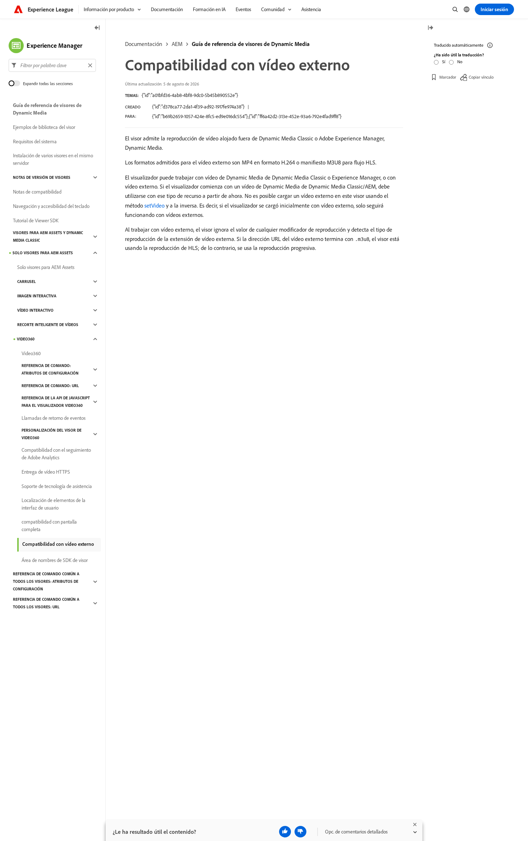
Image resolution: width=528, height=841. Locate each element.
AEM (177, 43)
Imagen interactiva (36, 295)
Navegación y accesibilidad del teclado (51, 206)
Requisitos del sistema (35, 141)
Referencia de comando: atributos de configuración (50, 369)
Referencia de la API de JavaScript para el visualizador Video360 (56, 401)
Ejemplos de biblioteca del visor (44, 127)
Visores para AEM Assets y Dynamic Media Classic (48, 236)
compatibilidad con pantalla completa (49, 526)
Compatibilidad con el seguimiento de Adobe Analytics (56, 454)
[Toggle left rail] (97, 28)
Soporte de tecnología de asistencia (57, 486)
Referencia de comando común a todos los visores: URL (46, 603)
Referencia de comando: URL (50, 385)
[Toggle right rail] (430, 28)
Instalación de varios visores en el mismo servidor (53, 159)
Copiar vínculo (481, 77)
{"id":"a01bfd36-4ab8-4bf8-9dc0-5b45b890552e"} (190, 95)
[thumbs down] (300, 831)
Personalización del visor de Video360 (52, 434)
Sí (443, 61)
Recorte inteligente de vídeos (47, 324)
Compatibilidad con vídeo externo (58, 544)
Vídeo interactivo (35, 310)
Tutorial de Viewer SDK (36, 220)
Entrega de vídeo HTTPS (46, 472)
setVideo (154, 205)
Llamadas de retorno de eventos (53, 418)
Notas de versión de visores (41, 177)
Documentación (143, 43)
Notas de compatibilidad (37, 192)
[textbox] (52, 65)
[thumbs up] (285, 831)
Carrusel (26, 281)
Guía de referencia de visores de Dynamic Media (251, 43)
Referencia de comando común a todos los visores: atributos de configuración (46, 581)
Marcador (447, 77)
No (459, 61)
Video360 (25, 338)
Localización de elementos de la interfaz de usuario (53, 504)
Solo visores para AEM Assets (43, 252)
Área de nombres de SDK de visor (55, 560)
